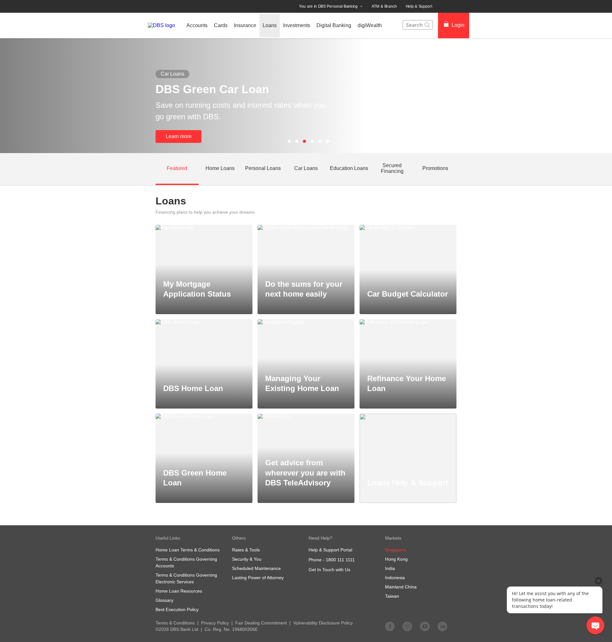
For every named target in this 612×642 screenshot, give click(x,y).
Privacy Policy (215, 622)
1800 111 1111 (340, 559)
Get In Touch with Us (329, 569)
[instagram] (407, 626)
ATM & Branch (384, 6)
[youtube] (425, 626)
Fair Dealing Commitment (261, 622)
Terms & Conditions (175, 622)
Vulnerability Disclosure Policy (323, 622)
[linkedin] (442, 626)
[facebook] (390, 626)
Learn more (179, 136)
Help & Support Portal (330, 549)
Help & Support (419, 6)
